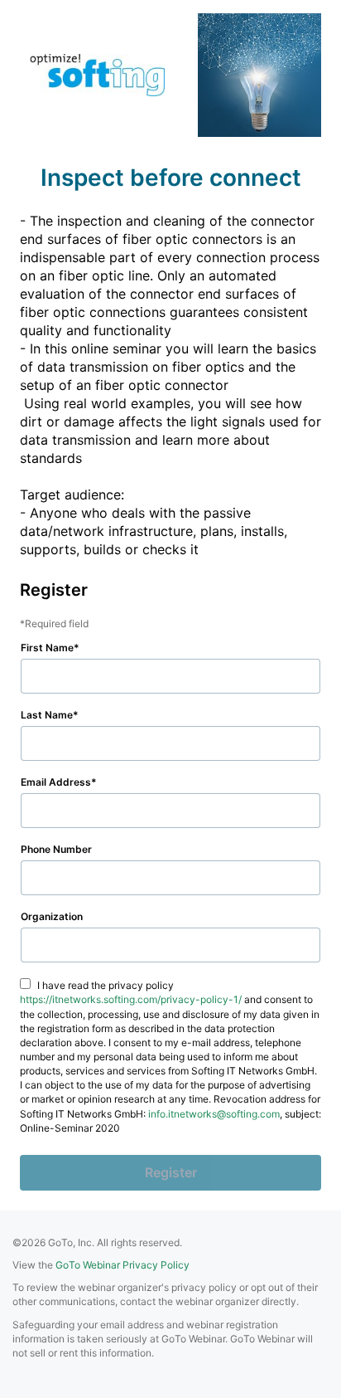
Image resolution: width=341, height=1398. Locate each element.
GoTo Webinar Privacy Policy (122, 1265)
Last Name (47, 715)
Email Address (56, 782)
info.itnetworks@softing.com (214, 1114)
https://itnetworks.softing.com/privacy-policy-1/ (131, 999)
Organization (52, 916)
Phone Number (56, 849)
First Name (47, 647)
